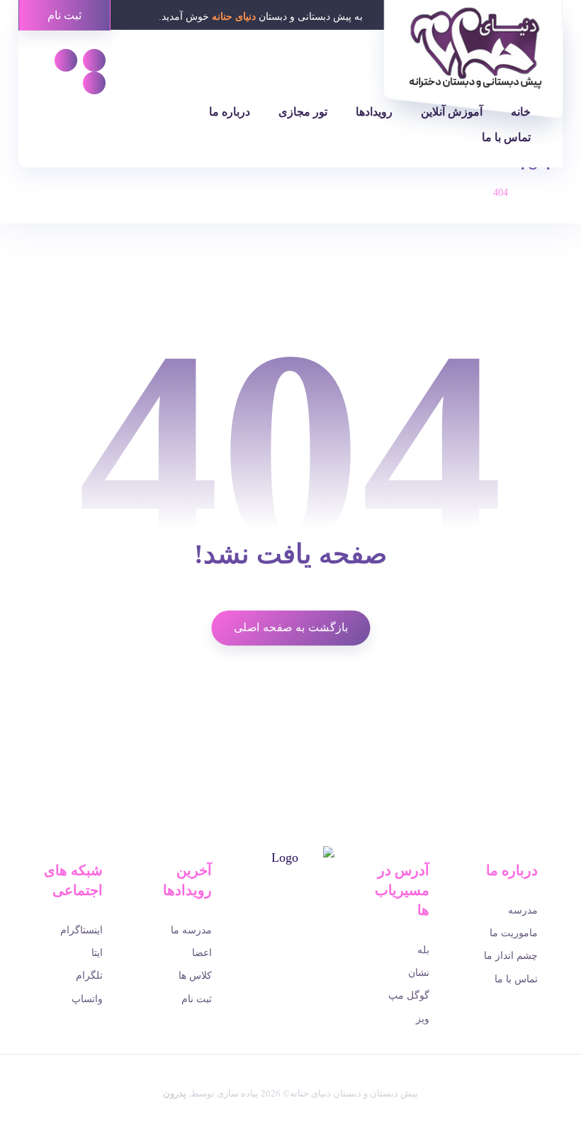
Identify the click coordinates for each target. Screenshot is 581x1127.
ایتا (97, 953)
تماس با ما (516, 979)
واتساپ (87, 999)
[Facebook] (320, 924)
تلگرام (89, 975)
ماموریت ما (514, 933)
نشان (418, 972)
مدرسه (523, 910)
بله (423, 950)
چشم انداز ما (511, 955)
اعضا (202, 953)
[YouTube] (280, 924)
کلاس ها (195, 975)
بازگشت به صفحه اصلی (290, 627)
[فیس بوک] (94, 60)
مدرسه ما (191, 930)
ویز (422, 1019)
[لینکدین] (66, 60)
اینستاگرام (81, 930)
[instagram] (261, 924)
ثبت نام (196, 999)
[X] (300, 924)
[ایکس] (94, 83)
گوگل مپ (408, 995)
